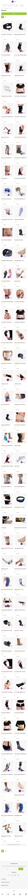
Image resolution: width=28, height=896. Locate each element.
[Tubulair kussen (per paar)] (7, 88)
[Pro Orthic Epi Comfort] (7, 664)
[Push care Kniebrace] (7, 150)
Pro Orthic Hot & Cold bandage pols (19, 671)
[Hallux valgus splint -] (20, 787)
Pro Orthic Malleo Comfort (5, 712)
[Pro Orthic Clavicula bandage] (7, 314)
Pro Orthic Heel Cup (6, 198)
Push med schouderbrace (18, 466)
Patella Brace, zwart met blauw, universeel (20, 507)
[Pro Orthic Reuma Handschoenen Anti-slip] (7, 47)
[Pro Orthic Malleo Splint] (20, 47)
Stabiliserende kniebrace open (18, 815)
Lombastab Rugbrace (7, 610)
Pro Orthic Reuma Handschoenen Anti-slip (6, 55)
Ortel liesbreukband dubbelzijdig (6, 240)
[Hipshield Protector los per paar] (7, 540)
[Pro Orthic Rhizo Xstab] (20, 129)
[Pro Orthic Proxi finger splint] (7, 684)
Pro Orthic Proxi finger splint (7, 692)
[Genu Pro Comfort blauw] (20, 623)
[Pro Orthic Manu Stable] (7, 458)
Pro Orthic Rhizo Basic (20, 178)
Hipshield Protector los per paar (7, 548)
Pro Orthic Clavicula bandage (6, 322)
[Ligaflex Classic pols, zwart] (20, 602)
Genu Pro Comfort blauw (18, 630)
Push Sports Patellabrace (4, 178)
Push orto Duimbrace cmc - (19, 342)
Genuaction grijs (18, 240)
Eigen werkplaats (22, 5)
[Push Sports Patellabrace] (7, 170)
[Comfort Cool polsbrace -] (7, 376)
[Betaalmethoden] (14, 890)
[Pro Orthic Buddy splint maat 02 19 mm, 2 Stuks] (7, 109)
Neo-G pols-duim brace (7, 815)
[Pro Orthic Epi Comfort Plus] (7, 335)
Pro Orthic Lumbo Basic (20, 96)
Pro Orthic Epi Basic (19, 301)
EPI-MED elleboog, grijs (7, 260)
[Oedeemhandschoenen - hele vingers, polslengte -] (20, 561)
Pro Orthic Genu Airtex (20, 116)
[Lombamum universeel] (7, 212)
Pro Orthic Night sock (19, 692)
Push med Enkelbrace (19, 198)
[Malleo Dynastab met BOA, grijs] (20, 27)
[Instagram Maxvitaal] (12, 875)
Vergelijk (4, 39)
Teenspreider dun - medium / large (19, 260)
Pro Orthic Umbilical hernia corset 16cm (19, 322)
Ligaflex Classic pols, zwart (19, 610)
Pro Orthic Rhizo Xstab (20, 137)
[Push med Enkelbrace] (20, 191)
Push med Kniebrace (19, 486)
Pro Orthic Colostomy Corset (6, 733)
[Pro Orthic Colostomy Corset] (7, 725)
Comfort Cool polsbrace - (4, 384)
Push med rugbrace (6, 486)
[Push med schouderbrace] (20, 458)
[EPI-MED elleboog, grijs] (7, 253)
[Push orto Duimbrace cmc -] (20, 335)
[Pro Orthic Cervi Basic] (20, 417)
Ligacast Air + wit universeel (18, 589)
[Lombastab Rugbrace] (7, 602)
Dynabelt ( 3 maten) (6, 363)
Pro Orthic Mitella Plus (7, 753)
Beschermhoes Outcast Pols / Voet (20, 527)
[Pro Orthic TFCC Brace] (7, 27)
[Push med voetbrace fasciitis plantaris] (20, 643)
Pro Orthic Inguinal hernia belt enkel (19, 712)
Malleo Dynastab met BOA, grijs (19, 34)
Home (2, 8)
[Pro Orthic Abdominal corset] (20, 725)
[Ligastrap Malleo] (7, 417)
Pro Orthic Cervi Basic (19, 425)
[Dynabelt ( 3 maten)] (7, 355)
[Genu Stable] (20, 438)
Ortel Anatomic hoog (6, 630)
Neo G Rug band (5, 404)
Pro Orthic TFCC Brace (7, 34)
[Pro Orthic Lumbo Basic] (20, 88)
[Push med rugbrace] (7, 479)
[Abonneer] (20, 869)
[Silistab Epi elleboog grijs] (7, 643)
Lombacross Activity (19, 404)
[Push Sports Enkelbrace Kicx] (20, 746)
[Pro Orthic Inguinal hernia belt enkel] (20, 705)
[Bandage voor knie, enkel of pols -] (7, 828)
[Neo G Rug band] (7, 397)
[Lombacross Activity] (20, 397)
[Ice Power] (7, 520)
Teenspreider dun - (19, 548)
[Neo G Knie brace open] (7, 582)
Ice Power (3, 527)
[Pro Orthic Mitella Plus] (7, 746)
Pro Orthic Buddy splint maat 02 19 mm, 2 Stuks (7, 116)
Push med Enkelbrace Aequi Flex (19, 774)
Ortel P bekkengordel (6, 507)
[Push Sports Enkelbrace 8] (20, 150)
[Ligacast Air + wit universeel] (20, 582)
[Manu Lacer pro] (7, 129)
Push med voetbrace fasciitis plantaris (19, 651)
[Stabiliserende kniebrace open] (20, 808)
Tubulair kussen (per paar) (6, 96)
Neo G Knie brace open (7, 589)
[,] (7, 787)
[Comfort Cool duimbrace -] (20, 376)
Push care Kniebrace (6, 157)
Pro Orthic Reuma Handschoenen (5, 281)
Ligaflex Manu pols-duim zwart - (19, 75)
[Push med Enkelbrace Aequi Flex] (20, 767)
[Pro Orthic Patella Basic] (7, 294)
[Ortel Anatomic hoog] (7, 623)
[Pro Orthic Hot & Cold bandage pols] (20, 664)
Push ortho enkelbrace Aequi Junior (7, 445)
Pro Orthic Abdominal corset (19, 733)
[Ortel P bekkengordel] (7, 499)
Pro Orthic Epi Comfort (7, 671)
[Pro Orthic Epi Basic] (20, 294)
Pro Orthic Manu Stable (7, 466)
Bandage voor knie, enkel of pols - (6, 836)
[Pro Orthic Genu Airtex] (20, 109)
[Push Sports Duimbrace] (7, 767)
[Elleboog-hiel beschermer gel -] (7, 561)
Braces (11, 8)
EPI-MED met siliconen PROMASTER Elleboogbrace (20, 363)
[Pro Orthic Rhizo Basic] (20, 170)
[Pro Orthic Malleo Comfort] (7, 705)
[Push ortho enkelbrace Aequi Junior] (7, 438)
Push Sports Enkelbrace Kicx (20, 754)
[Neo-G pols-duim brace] (7, 808)
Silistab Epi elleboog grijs (6, 651)
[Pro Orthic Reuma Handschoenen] (7, 273)
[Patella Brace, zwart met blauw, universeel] (20, 499)
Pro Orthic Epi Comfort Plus (7, 342)
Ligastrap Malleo (5, 425)
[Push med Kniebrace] (20, 479)
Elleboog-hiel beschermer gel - (5, 569)
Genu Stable (17, 445)
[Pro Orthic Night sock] (20, 684)
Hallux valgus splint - (19, 795)
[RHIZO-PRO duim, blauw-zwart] (20, 828)
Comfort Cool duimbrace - (17, 384)
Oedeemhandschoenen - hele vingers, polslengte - (20, 569)
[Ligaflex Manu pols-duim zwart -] (20, 68)
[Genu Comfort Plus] (7, 68)
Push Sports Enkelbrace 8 (20, 157)
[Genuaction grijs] (20, 232)
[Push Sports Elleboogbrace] (20, 273)
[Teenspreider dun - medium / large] (20, 253)
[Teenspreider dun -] (20, 540)
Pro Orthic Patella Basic (7, 301)
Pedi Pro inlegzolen (19, 219)
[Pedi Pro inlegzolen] (20, 212)
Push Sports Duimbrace (7, 774)
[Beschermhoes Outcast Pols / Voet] (20, 520)
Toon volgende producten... (14, 844)
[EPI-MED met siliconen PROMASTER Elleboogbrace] (20, 355)
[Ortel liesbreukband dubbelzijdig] (7, 232)
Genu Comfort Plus (6, 75)
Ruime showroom (16, 5)
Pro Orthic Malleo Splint (20, 55)
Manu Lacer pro (5, 137)
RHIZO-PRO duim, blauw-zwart (18, 836)
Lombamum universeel (7, 219)
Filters (14, 13)
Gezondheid (6, 8)
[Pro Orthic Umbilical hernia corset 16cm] (20, 314)
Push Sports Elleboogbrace (18, 281)
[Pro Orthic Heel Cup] (7, 191)
